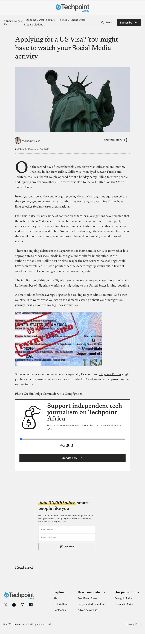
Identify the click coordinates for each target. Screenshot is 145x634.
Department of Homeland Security (81, 251)
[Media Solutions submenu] (44, 25)
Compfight (72, 394)
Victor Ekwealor (31, 141)
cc (80, 394)
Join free (69, 546)
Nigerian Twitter (110, 374)
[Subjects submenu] (57, 20)
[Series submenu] (68, 20)
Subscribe (126, 22)
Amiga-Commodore (46, 394)
